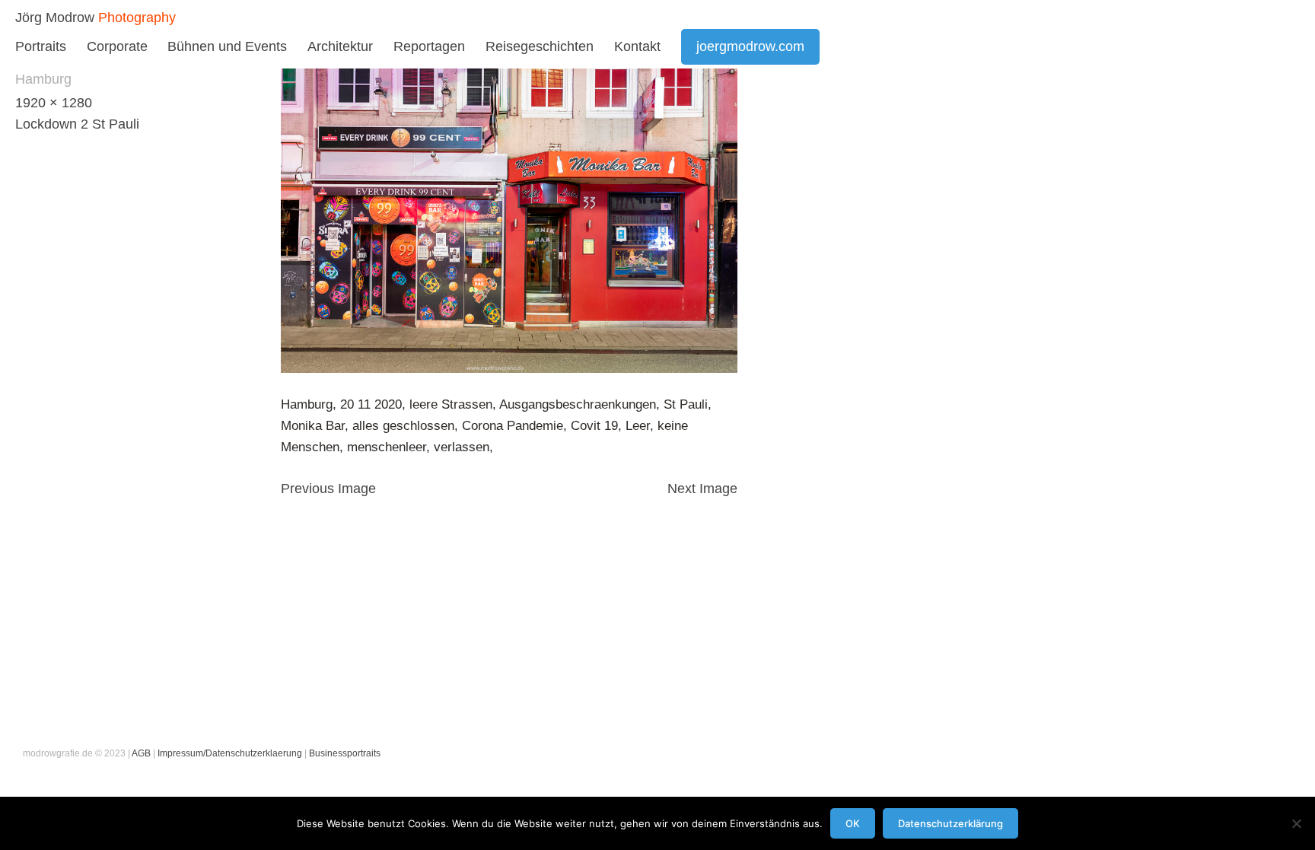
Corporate (117, 46)
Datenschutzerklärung (950, 823)
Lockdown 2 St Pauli (77, 124)
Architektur (340, 46)
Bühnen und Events (227, 46)
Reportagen (429, 46)
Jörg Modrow (54, 17)
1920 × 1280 (53, 102)
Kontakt (637, 46)
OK (852, 823)
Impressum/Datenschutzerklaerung (230, 753)
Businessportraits (344, 753)
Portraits (40, 46)
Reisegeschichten (540, 46)
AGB (141, 753)
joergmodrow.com (750, 46)
